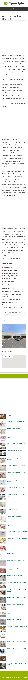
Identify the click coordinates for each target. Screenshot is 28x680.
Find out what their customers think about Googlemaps (12, 313)
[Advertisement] (14, 37)
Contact (14, 674)
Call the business (8, 320)
